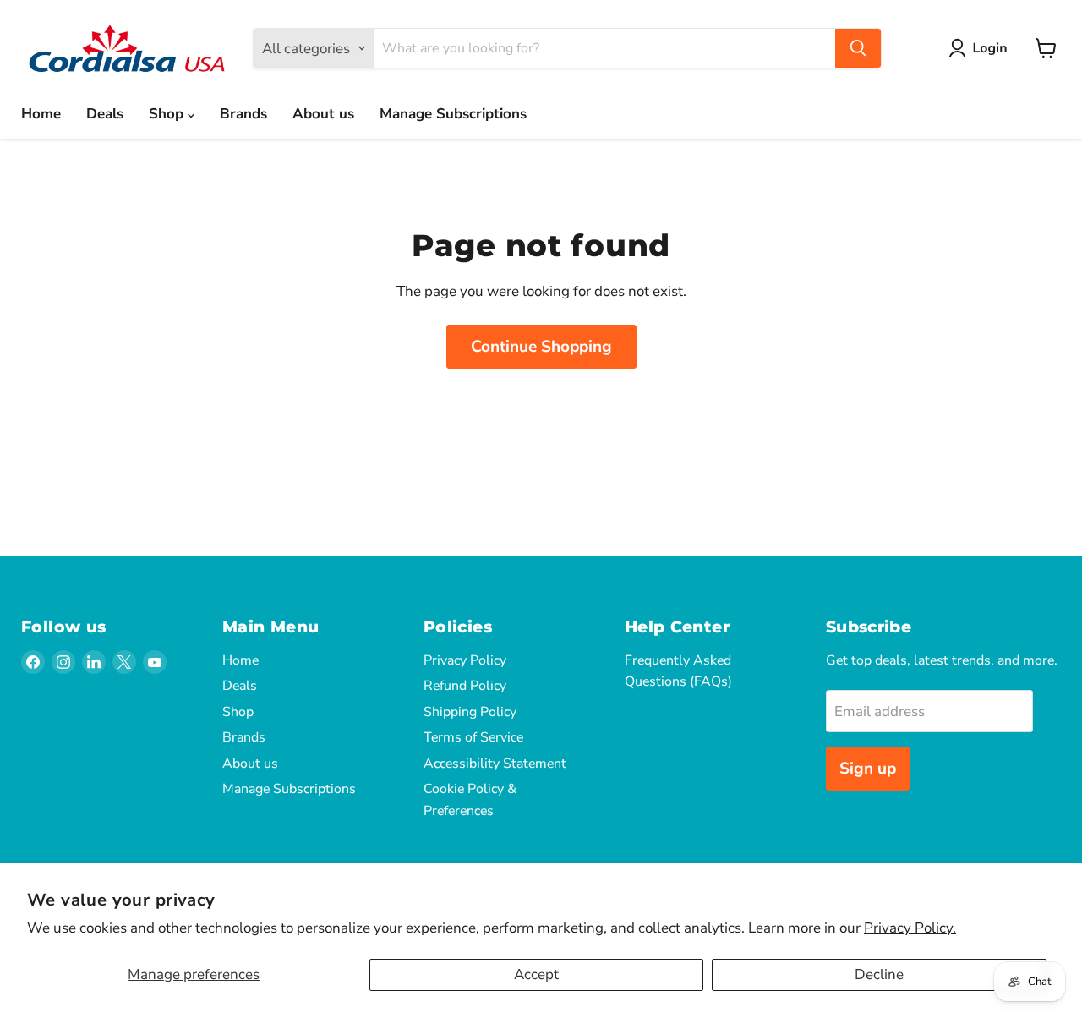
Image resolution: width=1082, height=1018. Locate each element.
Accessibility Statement (495, 763)
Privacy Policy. (910, 928)
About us (323, 113)
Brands (243, 113)
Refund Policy (465, 685)
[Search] (858, 48)
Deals (104, 113)
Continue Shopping (541, 347)
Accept (536, 974)
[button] (981, 48)
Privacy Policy (465, 660)
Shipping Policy (470, 712)
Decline (879, 974)
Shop (168, 113)
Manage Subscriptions (453, 113)
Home (41, 113)
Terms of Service (473, 737)
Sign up (867, 769)
